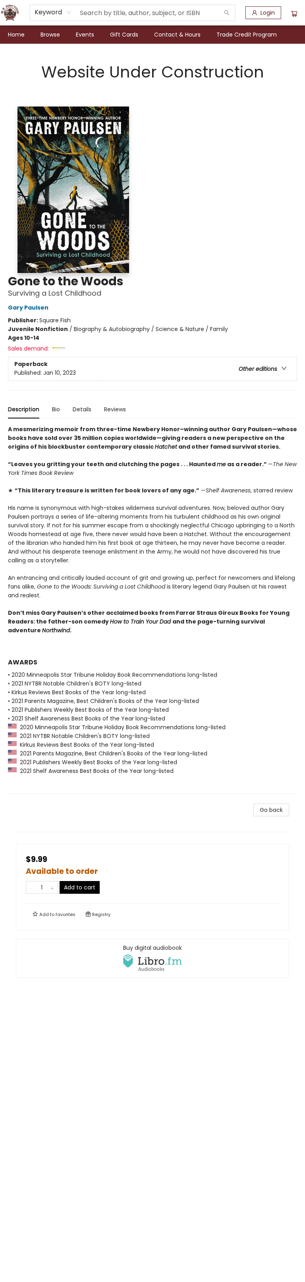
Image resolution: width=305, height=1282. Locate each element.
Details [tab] (82, 409)
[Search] (227, 13)
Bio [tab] (56, 409)
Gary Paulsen (28, 308)
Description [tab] (23, 409)
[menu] (152, 34)
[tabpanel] (152, 609)
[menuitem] (16, 34)
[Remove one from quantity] (31, 887)
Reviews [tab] (115, 409)
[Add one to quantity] (52, 887)
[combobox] (53, 12)
